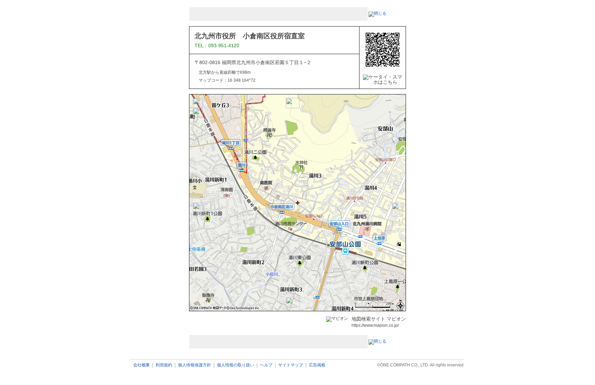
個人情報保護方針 (194, 365)
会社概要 (141, 365)
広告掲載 (317, 365)
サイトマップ (290, 365)
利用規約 (164, 365)
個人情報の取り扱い (235, 365)
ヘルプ (266, 365)
